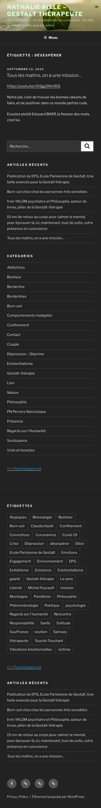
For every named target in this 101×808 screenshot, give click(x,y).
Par (24, 468)
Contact (13, 335)
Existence (43, 570)
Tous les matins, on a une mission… (44, 75)
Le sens (66, 579)
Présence (15, 421)
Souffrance (19, 632)
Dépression (34, 543)
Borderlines (17, 296)
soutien (41, 632)
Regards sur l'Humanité (26, 431)
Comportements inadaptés (29, 315)
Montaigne (19, 596)
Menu (53, 38)
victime (64, 649)
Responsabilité (22, 623)
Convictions (20, 535)
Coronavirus (46, 535)
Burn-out (14, 306)
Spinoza (59, 632)
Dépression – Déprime (25, 354)
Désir (79, 543)
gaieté (15, 579)
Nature (13, 392)
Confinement (18, 325)
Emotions (69, 552)
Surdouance (17, 440)
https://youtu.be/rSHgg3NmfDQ (33, 86)
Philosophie (17, 402)
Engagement (20, 561)
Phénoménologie (24, 605)
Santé (45, 623)
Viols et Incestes (21, 450)
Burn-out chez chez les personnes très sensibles (47, 192)
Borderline (16, 287)
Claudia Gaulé (42, 526)
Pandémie (42, 596)
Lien (10, 383)
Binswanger (42, 517)
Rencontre (62, 614)
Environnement (50, 561)
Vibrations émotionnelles (31, 649)
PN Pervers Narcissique (26, 412)
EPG (72, 561)
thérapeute (19, 641)
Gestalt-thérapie (21, 373)
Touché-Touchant (49, 641)
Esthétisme (19, 570)
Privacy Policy (17, 797)
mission (67, 588)
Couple (13, 344)
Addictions (16, 267)
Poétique (51, 605)
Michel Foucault (41, 588)
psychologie (76, 605)
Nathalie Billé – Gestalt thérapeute (45, 10)
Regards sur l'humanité (29, 614)
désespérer (59, 543)
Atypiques (18, 517)
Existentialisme (20, 364)
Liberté (16, 588)
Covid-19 (69, 535)
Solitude (63, 623)
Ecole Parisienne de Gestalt (32, 552)
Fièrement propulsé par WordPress (58, 797)
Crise (14, 543)
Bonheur (14, 277)
